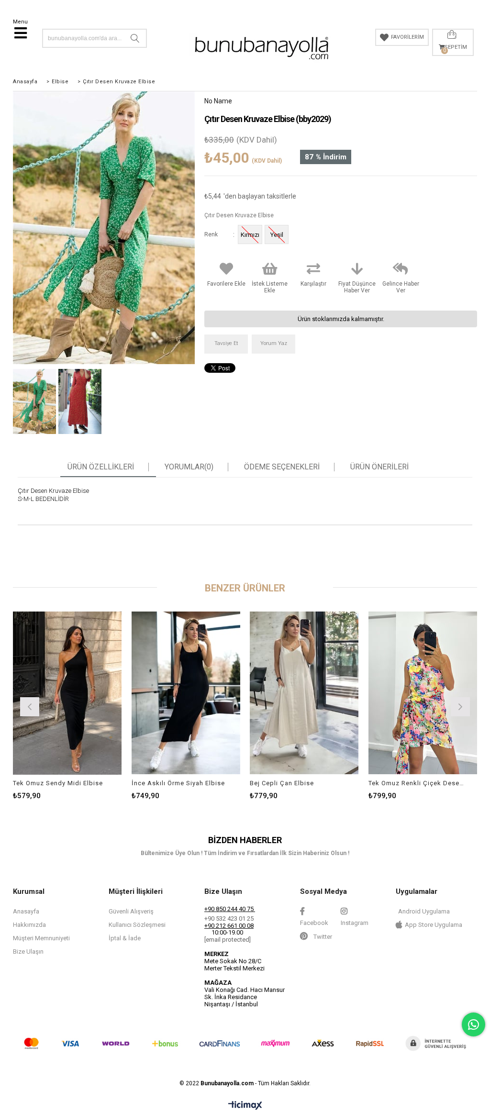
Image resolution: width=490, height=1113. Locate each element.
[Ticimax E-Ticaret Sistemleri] (245, 1106)
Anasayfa (26, 911)
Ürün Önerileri (379, 467)
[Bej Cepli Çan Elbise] (304, 693)
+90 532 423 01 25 (229, 918)
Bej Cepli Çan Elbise (282, 783)
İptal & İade (125, 938)
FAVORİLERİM (407, 37)
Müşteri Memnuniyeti (41, 938)
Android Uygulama (424, 911)
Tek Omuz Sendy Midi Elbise (58, 783)
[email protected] (227, 939)
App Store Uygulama (433, 924)
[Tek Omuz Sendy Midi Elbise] (67, 693)
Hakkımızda (29, 924)
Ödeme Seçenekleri (282, 467)
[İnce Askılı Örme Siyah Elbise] (186, 693)
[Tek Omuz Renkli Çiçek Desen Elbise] (423, 693)
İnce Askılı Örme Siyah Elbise (178, 783)
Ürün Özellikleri (100, 467)
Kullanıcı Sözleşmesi (137, 924)
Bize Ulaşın (28, 951)
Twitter (322, 936)
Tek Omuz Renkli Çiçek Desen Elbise (417, 783)
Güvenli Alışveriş (131, 911)
